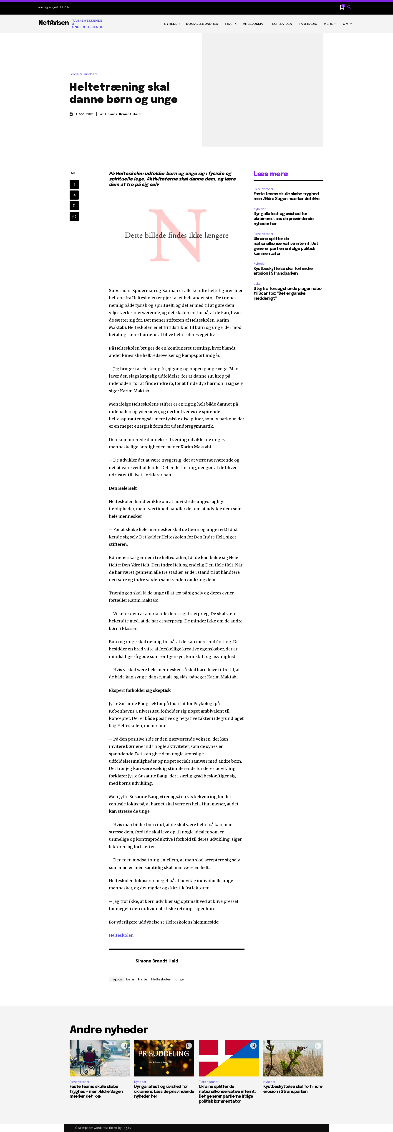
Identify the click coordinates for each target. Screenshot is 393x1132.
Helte (142, 979)
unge (179, 979)
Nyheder (260, 209)
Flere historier (263, 189)
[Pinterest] (74, 205)
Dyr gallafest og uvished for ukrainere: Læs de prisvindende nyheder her (283, 219)
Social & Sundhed (83, 74)
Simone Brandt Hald (122, 114)
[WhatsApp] (74, 216)
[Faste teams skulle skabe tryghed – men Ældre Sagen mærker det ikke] (100, 1058)
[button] (349, 7)
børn (130, 979)
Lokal (257, 284)
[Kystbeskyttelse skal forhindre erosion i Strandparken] (293, 1058)
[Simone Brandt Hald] (120, 961)
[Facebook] (74, 184)
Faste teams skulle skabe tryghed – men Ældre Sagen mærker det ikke (96, 1092)
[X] (74, 195)
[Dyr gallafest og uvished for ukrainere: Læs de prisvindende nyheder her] (164, 1058)
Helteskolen (121, 935)
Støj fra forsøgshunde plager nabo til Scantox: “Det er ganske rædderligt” (287, 294)
